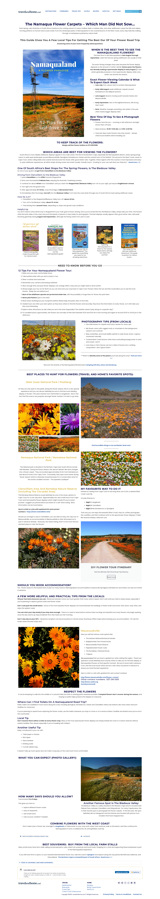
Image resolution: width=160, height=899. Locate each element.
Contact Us (137, 894)
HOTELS (87, 11)
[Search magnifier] (140, 11)
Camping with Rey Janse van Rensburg (100, 365)
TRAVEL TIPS (76, 11)
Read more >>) (134, 162)
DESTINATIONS (50, 11)
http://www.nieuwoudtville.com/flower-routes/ (99, 677)
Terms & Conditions (123, 894)
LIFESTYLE (105, 11)
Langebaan (59, 826)
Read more (111, 577)
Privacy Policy (108, 894)
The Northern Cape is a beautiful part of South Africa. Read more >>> (85, 857)
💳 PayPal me (135, 872)
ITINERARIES (64, 11)
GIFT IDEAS (117, 11)
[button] (119, 883)
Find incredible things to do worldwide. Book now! (111, 445)
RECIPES (96, 11)
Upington (90, 855)
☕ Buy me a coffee (122, 872)
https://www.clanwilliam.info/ (38, 512)
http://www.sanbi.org (89, 682)
